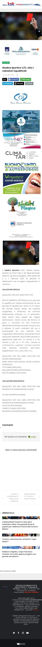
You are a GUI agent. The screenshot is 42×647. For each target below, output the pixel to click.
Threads (20, 83)
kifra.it (35, 610)
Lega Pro (6, 62)
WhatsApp (26, 79)
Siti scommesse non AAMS (8, 571)
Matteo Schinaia (31, 592)
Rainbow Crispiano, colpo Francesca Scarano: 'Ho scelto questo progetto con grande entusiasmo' (19, 554)
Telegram (8, 83)
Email (30, 83)
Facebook (14, 79)
